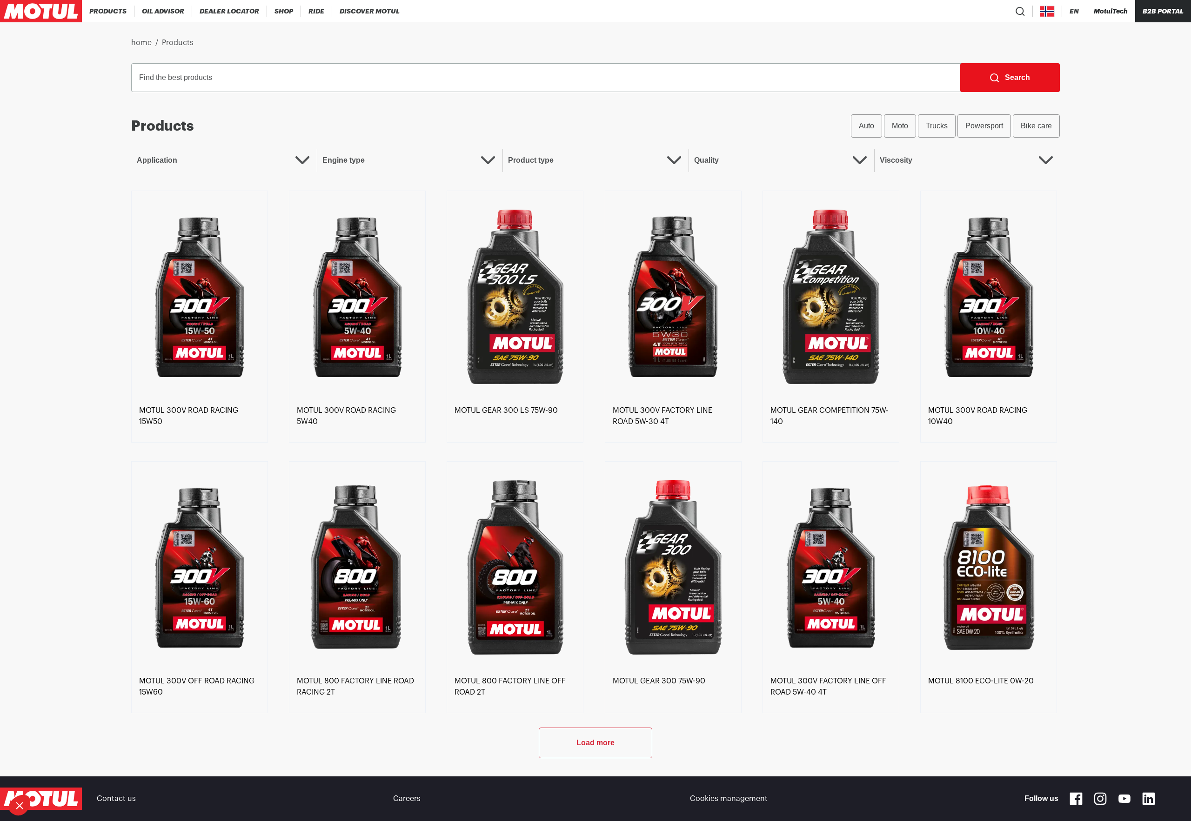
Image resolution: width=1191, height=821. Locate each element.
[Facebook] (1076, 798)
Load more (595, 743)
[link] (284, 11)
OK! (156, 774)
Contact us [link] (116, 798)
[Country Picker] (1047, 11)
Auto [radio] (866, 126)
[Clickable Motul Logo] (41, 11)
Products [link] (178, 42)
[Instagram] (1100, 798)
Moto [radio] (900, 126)
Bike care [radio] (1036, 126)
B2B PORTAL (1163, 11)
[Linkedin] (1148, 798)
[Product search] (1020, 11)
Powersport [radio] (984, 126)
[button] (19, 805)
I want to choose (58, 774)
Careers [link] (407, 798)
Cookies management (729, 798)
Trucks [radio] (937, 126)
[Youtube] (1124, 798)
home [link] (141, 42)
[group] (955, 126)
